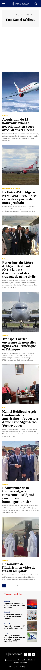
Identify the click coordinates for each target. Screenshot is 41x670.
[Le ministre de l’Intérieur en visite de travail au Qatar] (20, 537)
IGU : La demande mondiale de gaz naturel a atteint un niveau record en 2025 (14, 638)
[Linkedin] (29, 654)
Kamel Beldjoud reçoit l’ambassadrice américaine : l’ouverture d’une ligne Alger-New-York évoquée (20, 418)
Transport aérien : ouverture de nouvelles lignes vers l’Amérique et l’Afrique (19, 344)
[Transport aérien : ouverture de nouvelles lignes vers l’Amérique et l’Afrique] (20, 312)
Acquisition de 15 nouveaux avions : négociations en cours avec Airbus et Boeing (18, 124)
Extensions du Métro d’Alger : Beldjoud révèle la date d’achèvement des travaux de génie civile (19, 269)
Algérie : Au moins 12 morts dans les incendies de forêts (14, 605)
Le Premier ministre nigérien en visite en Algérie (13, 616)
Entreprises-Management (11, 188)
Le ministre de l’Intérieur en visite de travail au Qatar (18, 567)
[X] (33, 654)
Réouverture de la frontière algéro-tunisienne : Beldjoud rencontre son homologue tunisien (18, 495)
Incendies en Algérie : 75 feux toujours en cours (14, 627)
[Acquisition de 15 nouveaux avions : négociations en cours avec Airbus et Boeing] (20, 92)
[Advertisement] (20, 50)
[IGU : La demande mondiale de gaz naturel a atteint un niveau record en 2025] (32, 637)
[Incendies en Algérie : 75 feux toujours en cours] (32, 626)
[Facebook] (25, 654)
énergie (6, 633)
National (5, 116)
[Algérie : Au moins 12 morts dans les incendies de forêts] (32, 604)
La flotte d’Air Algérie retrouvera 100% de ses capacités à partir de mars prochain (19, 197)
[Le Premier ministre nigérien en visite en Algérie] (32, 615)
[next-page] (17, 585)
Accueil (12, 15)
